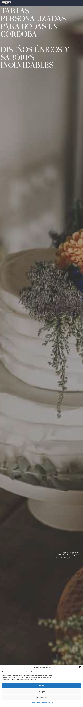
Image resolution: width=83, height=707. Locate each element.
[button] (80, 668)
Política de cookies (34, 702)
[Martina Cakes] (6, 2)
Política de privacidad (47, 702)
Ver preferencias (41, 698)
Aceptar (41, 686)
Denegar (41, 692)
